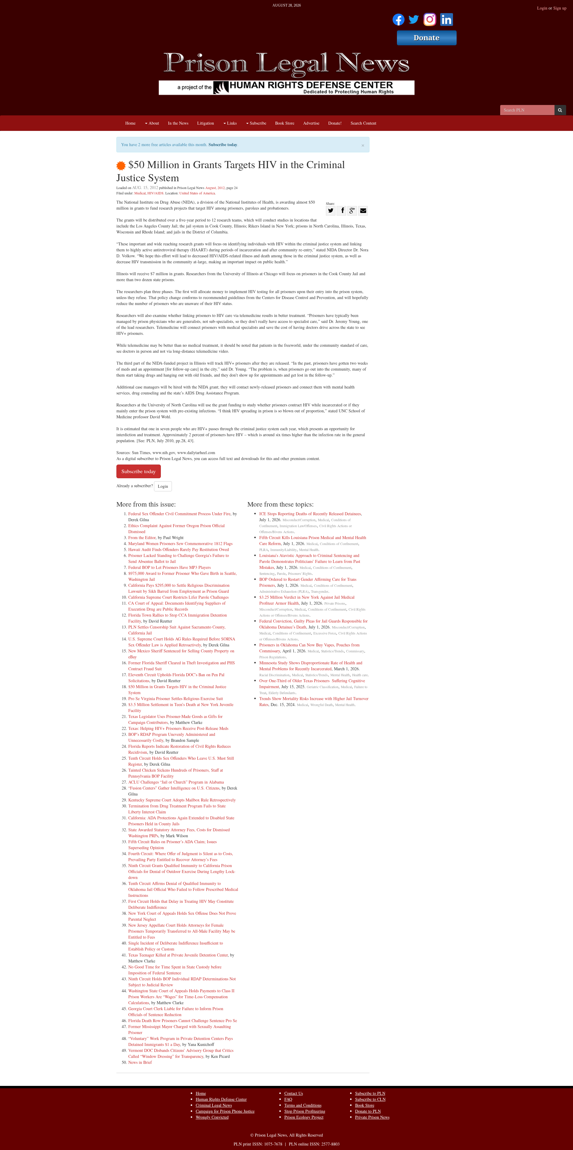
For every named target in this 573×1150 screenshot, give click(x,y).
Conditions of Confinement (339, 543)
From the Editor (141, 537)
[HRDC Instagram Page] (430, 17)
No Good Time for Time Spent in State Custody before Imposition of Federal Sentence (174, 970)
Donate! (335, 123)
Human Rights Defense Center (221, 1099)
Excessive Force (324, 633)
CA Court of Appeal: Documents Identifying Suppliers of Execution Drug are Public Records (177, 606)
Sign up (559, 8)
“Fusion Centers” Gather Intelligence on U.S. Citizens (173, 788)
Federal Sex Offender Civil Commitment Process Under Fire (179, 513)
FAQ (288, 1099)
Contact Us (293, 1093)
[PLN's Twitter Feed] (413, 17)
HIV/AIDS (155, 193)
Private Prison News (372, 1117)
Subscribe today (223, 144)
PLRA (263, 549)
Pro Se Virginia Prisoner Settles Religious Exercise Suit (175, 698)
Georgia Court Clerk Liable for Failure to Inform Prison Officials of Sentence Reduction (175, 1011)
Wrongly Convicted (212, 1117)
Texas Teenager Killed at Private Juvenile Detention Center (178, 955)
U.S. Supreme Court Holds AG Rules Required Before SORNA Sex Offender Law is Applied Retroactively (181, 642)
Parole (281, 573)
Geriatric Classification (322, 687)
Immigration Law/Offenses (298, 526)
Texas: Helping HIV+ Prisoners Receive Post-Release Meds (178, 728)
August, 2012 (215, 187)
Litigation (205, 123)
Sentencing (267, 573)
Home (130, 123)
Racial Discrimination (274, 675)
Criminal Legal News (214, 1105)
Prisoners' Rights (300, 573)
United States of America (197, 193)
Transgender (319, 591)
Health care (360, 675)
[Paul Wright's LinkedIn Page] (446, 17)
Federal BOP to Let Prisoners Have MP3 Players (169, 567)
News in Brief (140, 1062)
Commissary (355, 651)
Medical (140, 193)
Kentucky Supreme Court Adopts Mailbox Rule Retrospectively (182, 800)
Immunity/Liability (283, 549)
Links (231, 123)
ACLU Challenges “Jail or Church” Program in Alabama (176, 782)
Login (542, 8)
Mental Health (308, 549)
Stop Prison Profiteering (304, 1111)
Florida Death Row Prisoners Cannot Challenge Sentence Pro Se (182, 1020)
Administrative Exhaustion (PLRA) (284, 591)
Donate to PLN (368, 1111)
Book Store (284, 123)
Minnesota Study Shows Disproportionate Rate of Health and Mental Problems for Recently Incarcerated (310, 665)
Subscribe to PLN (370, 1093)
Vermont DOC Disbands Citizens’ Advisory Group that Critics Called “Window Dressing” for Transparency (180, 1053)
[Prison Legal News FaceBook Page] (398, 17)
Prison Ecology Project (304, 1117)
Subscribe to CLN (370, 1099)
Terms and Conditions (302, 1105)
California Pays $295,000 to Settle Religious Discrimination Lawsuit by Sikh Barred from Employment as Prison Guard (178, 588)
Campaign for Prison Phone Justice (225, 1111)
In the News (178, 123)
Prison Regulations (272, 657)
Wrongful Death (321, 704)
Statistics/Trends (332, 651)
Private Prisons (334, 603)
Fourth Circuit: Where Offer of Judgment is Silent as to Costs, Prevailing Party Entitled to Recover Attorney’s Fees (180, 856)
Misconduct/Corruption (299, 520)
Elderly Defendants (282, 693)
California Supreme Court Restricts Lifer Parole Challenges (178, 597)
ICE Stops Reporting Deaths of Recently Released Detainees (310, 513)
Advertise (311, 123)
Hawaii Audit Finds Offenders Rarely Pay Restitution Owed (178, 549)
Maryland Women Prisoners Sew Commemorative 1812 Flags (180, 543)
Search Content (363, 123)
